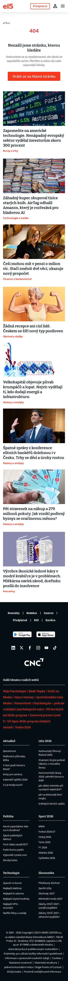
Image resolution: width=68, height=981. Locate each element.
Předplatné (20, 620)
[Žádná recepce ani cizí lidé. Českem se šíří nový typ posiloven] (34, 304)
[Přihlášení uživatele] (55, 6)
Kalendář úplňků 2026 (15, 779)
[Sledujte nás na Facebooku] (30, 648)
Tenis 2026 (44, 842)
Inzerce (48, 613)
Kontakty (14, 613)
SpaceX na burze (12, 883)
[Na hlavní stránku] (8, 6)
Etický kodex (14, 971)
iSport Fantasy (24, 697)
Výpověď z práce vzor (15, 855)
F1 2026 (43, 847)
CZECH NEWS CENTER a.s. (47, 932)
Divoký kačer (10, 860)
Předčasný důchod (49, 883)
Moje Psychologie (14, 691)
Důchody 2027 (47, 893)
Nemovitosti (22, 703)
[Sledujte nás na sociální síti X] (22, 648)
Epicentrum (9, 751)
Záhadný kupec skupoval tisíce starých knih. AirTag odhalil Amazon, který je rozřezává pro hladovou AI (31, 205)
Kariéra (50, 620)
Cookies (56, 958)
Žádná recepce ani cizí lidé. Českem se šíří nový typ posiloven (33, 328)
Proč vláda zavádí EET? (15, 844)
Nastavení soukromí (20, 962)
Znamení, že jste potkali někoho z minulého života (52, 763)
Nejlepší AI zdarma (13, 893)
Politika (8, 816)
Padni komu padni (13, 849)
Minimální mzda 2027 (50, 898)
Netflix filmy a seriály (14, 913)
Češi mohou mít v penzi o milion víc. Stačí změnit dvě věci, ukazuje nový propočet (33, 268)
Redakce (31, 613)
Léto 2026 (45, 741)
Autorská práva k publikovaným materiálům (33, 949)
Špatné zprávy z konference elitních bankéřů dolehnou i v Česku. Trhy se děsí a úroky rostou (33, 453)
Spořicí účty (45, 888)
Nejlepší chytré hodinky (16, 898)
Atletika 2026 (46, 852)
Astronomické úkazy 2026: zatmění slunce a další (51, 776)
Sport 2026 (46, 816)
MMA (42, 826)
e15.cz (6, 23)
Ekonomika (46, 873)
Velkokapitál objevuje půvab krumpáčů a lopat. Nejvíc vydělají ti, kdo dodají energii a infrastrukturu (32, 389)
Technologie (11, 873)
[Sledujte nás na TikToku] (55, 648)
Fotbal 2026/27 (47, 831)
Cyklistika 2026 (47, 858)
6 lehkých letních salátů (52, 803)
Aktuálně (9, 741)
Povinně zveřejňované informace (42, 971)
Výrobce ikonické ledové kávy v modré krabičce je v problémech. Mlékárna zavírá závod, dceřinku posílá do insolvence (32, 578)
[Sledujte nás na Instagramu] (38, 648)
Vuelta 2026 (23, 727)
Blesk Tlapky (37, 691)
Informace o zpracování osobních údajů (27, 958)
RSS (36, 620)
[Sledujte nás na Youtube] (46, 648)
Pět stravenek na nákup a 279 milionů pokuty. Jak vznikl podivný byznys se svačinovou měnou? (34, 513)
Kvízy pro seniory (12, 774)
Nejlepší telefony (12, 888)
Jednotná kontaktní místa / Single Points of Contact (33, 967)
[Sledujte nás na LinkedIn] (13, 648)
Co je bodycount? (13, 784)
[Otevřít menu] (62, 6)
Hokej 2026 (45, 837)
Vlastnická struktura (46, 962)
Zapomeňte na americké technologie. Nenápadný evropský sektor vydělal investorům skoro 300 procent (33, 138)
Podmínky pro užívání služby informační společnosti (33, 953)
